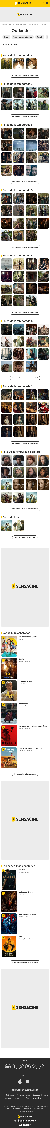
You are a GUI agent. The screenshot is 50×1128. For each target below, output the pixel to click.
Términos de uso (40, 1106)
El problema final (25, 681)
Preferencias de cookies (25, 1111)
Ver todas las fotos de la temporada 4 (25, 312)
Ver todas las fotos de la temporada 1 (25, 509)
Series (10, 24)
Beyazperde (37, 1095)
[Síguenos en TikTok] (35, 1066)
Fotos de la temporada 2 (17, 386)
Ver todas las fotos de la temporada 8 (25, 75)
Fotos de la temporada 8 (17, 55)
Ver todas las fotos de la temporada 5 (25, 247)
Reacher (22, 870)
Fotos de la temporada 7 (17, 83)
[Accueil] (23, 3)
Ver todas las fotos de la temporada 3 (25, 378)
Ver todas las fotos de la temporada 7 (25, 116)
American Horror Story (27, 914)
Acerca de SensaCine (9, 1106)
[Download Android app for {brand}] (28, 1081)
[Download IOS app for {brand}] (21, 1081)
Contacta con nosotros (25, 1106)
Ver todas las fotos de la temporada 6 (25, 182)
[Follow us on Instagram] (28, 1066)
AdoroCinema (10, 1098)
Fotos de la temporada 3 (17, 320)
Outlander (43, 24)
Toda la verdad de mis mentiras (30, 748)
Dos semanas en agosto (28, 637)
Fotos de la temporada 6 (17, 124)
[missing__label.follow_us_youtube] (8, 1066)
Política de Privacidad (12, 1109)
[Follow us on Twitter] (22, 1066)
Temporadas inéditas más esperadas (25, 962)
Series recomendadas (20, 24)
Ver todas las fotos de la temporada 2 (25, 443)
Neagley (22, 659)
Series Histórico (33, 24)
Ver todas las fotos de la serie (25, 537)
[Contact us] (42, 1066)
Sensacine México (33, 1098)
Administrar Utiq (27, 1109)
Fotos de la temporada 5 (17, 190)
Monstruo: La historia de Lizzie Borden (33, 726)
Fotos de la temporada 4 (17, 255)
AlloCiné (6, 1095)
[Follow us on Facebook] (15, 1066)
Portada (4, 24)
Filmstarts (21, 1095)
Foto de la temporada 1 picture (21, 451)
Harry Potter (23, 704)
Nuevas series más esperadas (25, 774)
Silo (20, 937)
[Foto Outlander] (6, 63)
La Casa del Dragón (26, 892)
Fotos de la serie (12, 517)
